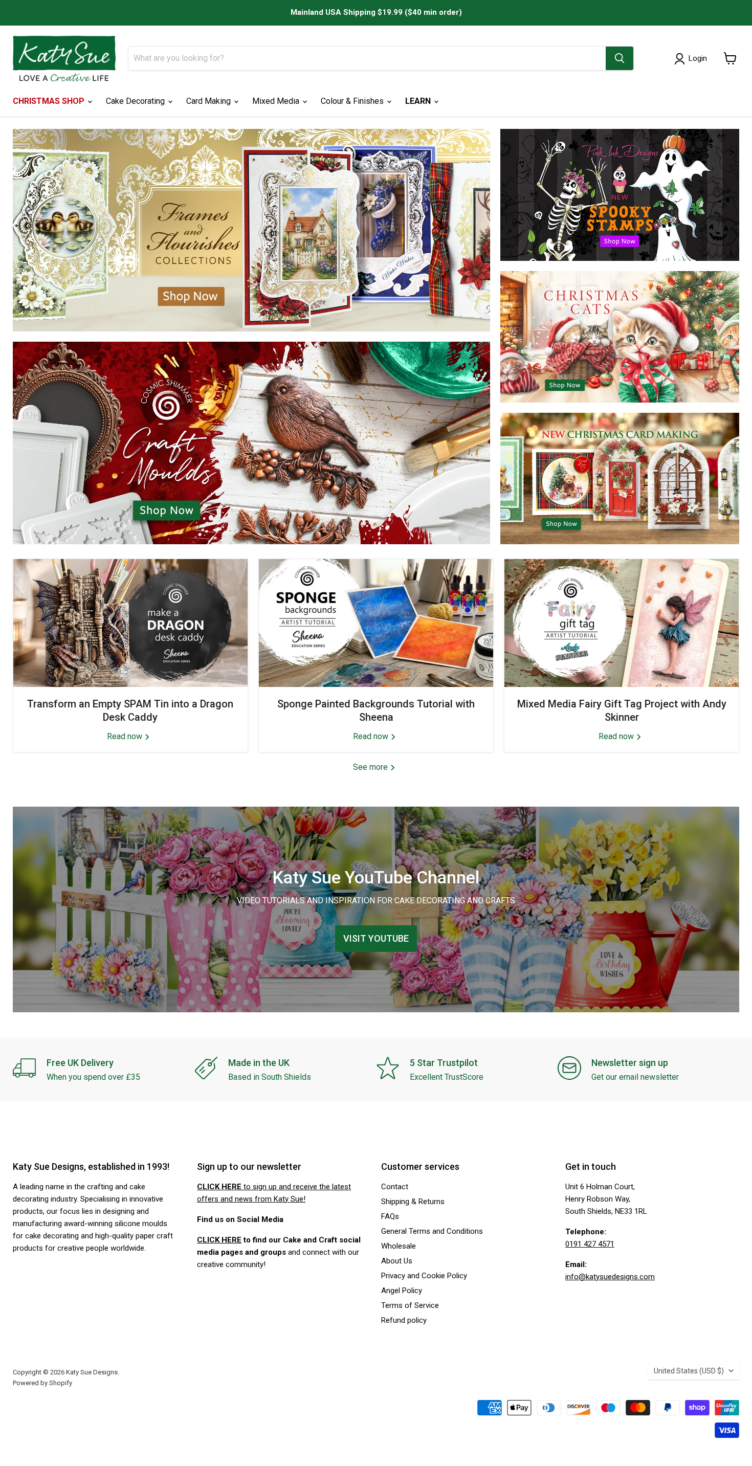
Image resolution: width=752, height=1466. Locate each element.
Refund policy (404, 1320)
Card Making (209, 101)
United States (689, 1371)
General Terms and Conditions (432, 1231)
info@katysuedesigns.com (610, 1276)
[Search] (619, 58)
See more (371, 767)
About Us (396, 1260)
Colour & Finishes (353, 101)
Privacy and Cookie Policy (424, 1275)
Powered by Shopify (42, 1383)
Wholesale (398, 1246)
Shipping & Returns (413, 1201)
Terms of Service (410, 1305)
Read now (125, 736)
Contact (394, 1186)
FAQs (390, 1216)
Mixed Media (276, 101)
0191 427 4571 (589, 1244)
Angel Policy (401, 1290)
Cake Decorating (136, 101)
